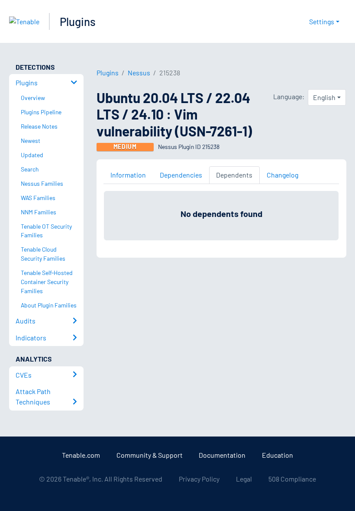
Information (128, 175)
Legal (244, 479)
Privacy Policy (199, 479)
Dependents (234, 175)
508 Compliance (292, 479)
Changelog (282, 175)
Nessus (139, 72)
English (324, 97)
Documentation (222, 455)
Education (277, 455)
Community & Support (149, 455)
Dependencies (181, 175)
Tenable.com (81, 455)
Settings (321, 21)
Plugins (78, 21)
